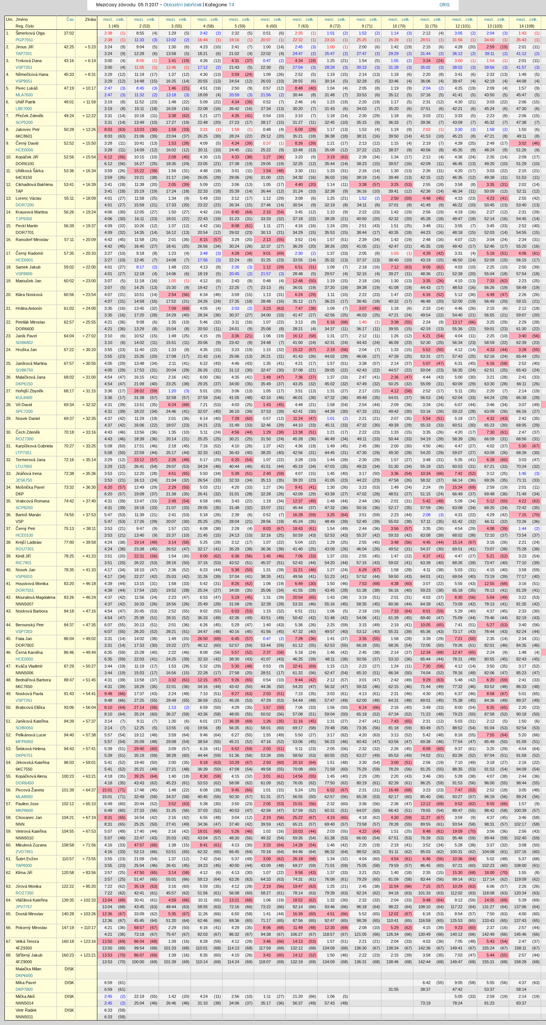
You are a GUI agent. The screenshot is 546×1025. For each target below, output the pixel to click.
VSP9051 (24, 81)
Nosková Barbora (32, 611)
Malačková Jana (30, 377)
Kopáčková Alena (31, 776)
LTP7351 (24, 452)
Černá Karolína (29, 652)
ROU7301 (25, 549)
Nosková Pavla (29, 693)
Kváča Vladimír (29, 666)
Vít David (24, 404)
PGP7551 (24, 40)
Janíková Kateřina (32, 721)
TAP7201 (24, 53)
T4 (231, 4)
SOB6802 (24, 342)
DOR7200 (25, 205)
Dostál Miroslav (29, 914)
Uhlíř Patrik (26, 102)
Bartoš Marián (28, 514)
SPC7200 (24, 411)
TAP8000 (24, 865)
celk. (120, 19)
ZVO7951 (24, 851)
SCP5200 (24, 122)
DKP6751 (24, 755)
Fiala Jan (24, 638)
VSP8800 (24, 273)
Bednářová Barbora (33, 680)
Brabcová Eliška (30, 707)
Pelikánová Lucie (31, 735)
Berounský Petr (30, 625)
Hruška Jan (26, 349)
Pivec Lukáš (27, 88)
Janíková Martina (31, 363)
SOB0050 (24, 728)
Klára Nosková (29, 294)
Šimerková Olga (30, 33)
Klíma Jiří (24, 872)
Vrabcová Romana (32, 501)
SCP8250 (24, 507)
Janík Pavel (26, 336)
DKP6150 (24, 384)
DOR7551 (25, 590)
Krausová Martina (32, 212)
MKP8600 (24, 810)
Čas (70, 19)
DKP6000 (24, 975)
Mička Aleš (25, 996)
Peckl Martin (27, 226)
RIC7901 (24, 562)
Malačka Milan (28, 969)
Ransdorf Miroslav (32, 239)
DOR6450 (25, 783)
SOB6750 (24, 370)
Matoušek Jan (28, 281)
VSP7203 (24, 631)
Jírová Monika (28, 886)
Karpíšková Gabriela (34, 446)
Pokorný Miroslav (31, 927)
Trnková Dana (29, 60)
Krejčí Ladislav (29, 542)
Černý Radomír (29, 253)
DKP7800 (24, 989)
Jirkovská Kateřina (32, 762)
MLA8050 (24, 796)
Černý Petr (25, 528)
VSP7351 (24, 67)
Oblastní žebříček (182, 4)
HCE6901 (24, 260)
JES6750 (24, 480)
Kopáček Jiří (27, 157)
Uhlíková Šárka (29, 170)
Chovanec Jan (29, 817)
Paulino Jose (27, 803)
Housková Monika (32, 583)
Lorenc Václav (29, 198)
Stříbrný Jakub (29, 955)
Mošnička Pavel (30, 487)
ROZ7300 (24, 439)
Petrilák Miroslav (30, 322)
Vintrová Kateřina (31, 831)
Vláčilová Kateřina (32, 900)
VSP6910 (24, 576)
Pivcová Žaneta (30, 790)
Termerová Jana (30, 459)
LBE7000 (24, 108)
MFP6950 (24, 741)
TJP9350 (24, 218)
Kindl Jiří (23, 556)
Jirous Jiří (24, 47)
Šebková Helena (30, 748)
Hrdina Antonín (29, 308)
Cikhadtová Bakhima (34, 184)
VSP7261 (24, 700)
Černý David (27, 143)
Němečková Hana (32, 74)
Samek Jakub (28, 267)
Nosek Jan (25, 570)
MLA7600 (24, 95)
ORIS (444, 4)
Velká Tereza (27, 941)
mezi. (108, 19)
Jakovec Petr (28, 129)
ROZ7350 (24, 893)
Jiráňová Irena (29, 473)
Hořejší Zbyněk (29, 391)
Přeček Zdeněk (29, 115)
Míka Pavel (26, 982)
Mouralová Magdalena (35, 597)
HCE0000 (24, 150)
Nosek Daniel (28, 418)
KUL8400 (24, 397)
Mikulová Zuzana (31, 845)
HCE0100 (24, 535)
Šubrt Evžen (27, 859)
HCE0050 (24, 659)
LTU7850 (24, 466)
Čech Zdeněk (28, 432)
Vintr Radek (26, 1010)
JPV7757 (24, 906)
